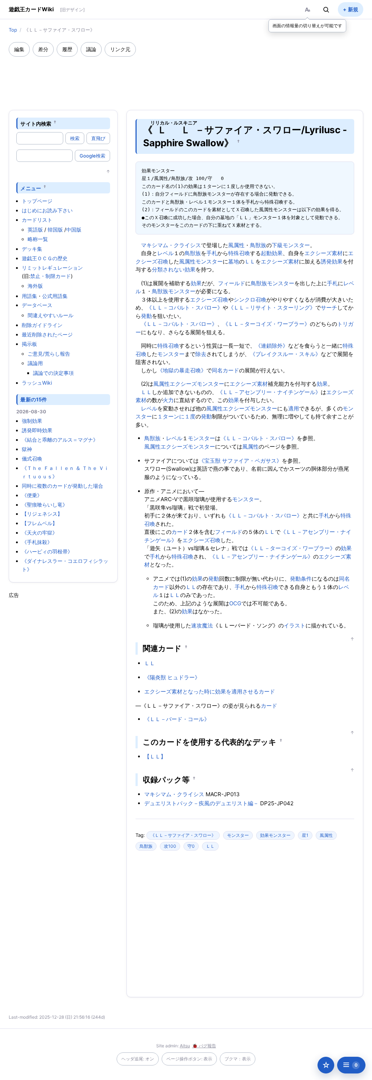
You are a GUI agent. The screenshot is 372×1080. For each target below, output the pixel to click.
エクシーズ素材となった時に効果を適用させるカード (209, 691)
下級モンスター (291, 245)
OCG (235, 603)
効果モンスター (275, 835)
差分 (43, 49)
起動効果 (272, 253)
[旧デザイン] (72, 9)
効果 (196, 283)
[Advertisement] (186, 76)
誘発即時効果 (37, 430)
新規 (353, 9)
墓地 (233, 261)
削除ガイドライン (42, 325)
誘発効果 (332, 261)
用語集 (29, 296)
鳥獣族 (258, 245)
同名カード (225, 370)
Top (13, 30)
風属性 (236, 245)
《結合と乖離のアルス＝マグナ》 (60, 440)
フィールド (231, 283)
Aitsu (185, 1045)
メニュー (30, 188)
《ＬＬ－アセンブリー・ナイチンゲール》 (269, 392)
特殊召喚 (239, 253)
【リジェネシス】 (42, 514)
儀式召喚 (32, 458)
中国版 (73, 229)
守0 (191, 846)
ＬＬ (249, 261)
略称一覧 (38, 239)
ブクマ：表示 (238, 1058)
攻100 (170, 846)
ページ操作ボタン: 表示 (189, 1058)
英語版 (35, 229)
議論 (91, 49)
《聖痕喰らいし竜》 (45, 505)
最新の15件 (33, 399)
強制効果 (32, 421)
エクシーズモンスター (197, 383)
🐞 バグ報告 (204, 1045)
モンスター (209, 261)
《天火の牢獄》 (39, 532)
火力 (168, 400)
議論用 (35, 363)
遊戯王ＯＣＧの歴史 (45, 258)
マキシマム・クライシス (171, 245)
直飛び (98, 138)
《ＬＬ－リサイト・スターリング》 (271, 307)
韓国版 (55, 229)
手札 (211, 253)
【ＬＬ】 (155, 756)
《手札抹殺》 (37, 542)
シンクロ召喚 (250, 299)
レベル (165, 253)
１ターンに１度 (176, 416)
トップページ (37, 201)
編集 (19, 49)
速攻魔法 (202, 625)
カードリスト (37, 220)
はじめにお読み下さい (47, 210)
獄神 (27, 449)
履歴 (67, 49)
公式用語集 (55, 296)
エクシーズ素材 (323, 253)
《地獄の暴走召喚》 (181, 370)
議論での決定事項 (53, 373)
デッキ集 (32, 249)
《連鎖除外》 (271, 345)
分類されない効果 (173, 269)
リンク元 (120, 49)
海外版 (35, 286)
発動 (146, 315)
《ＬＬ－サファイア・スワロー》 (183, 835)
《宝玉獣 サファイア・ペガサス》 (240, 460)
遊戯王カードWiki (31, 9)
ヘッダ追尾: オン (137, 1058)
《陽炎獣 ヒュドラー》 (172, 677)
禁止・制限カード (50, 276)
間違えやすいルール (50, 315)
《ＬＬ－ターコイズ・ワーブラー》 (266, 323)
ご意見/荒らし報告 (49, 354)
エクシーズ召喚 (209, 299)
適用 (293, 408)
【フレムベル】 (39, 523)
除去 (200, 354)
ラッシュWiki (37, 383)
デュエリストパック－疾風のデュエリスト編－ (201, 803)
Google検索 (92, 156)
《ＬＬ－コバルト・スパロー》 (184, 307)
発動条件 (301, 578)
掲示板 (29, 344)
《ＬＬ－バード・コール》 (177, 719)
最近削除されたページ (47, 334)
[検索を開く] (326, 9)
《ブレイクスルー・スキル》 (285, 354)
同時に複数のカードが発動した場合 (62, 486)
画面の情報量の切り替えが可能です (307, 25)
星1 (305, 835)
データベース (37, 305)
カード (179, 531)
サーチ (329, 307)
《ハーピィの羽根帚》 (47, 551)
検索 (75, 138)
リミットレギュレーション (52, 268)
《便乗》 (32, 495)
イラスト (295, 625)
